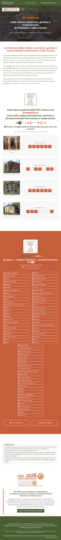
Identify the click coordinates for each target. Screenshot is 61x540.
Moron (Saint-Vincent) (26, 400)
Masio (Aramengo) (10, 328)
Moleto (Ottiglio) (38, 290)
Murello (22, 412)
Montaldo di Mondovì (26, 348)
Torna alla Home (17, 423)
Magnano (8, 287)
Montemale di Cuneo (25, 366)
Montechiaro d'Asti (25, 354)
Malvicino (8, 293)
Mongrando (37, 337)
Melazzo (36, 273)
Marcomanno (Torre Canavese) (14, 305)
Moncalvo (36, 319)
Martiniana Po (9, 319)
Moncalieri (37, 316)
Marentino (8, 310)
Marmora (7, 313)
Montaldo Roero (24, 345)
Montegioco (23, 360)
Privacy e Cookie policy (51, 537)
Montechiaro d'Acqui (25, 351)
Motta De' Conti (24, 406)
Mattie (7, 339)
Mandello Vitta (9, 296)
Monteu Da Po (23, 374)
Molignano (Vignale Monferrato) (43, 293)
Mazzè (7, 342)
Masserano (8, 334)
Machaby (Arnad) (10, 276)
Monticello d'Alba (24, 377)
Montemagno (23, 363)
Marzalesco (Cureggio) (11, 322)
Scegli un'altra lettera (46, 423)
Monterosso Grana (25, 368)
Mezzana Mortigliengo (40, 284)
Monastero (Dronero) (40, 308)
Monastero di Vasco (39, 310)
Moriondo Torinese (25, 397)
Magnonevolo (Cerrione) (12, 290)
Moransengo (23, 386)
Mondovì (36, 328)
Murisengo (22, 415)
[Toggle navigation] (23, 9)
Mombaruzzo (37, 296)
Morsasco (22, 403)
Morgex (22, 392)
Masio (7, 325)
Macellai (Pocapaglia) (11, 273)
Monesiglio (37, 331)
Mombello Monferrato (40, 299)
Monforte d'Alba (40, 334)
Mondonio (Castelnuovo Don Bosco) (44, 325)
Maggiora (8, 284)
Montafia (36, 342)
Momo (36, 305)
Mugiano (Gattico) (25, 409)
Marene (7, 308)
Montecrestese (24, 357)
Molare (36, 287)
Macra (7, 279)
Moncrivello (37, 322)
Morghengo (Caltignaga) (27, 394)
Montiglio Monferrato (25, 380)
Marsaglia (8, 316)
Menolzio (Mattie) (39, 276)
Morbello (22, 389)
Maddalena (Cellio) (10, 281)
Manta (7, 299)
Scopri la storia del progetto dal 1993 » (31, 511)
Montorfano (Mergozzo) (28, 383)
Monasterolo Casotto (40, 313)
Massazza (8, 331)
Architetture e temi (35, 33)
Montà (36, 339)
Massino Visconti (12, 337)
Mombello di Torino (39, 302)
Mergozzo (38, 281)
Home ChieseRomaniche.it (18, 33)
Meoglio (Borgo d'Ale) (40, 279)
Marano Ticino (9, 302)
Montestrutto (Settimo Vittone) (28, 371)
